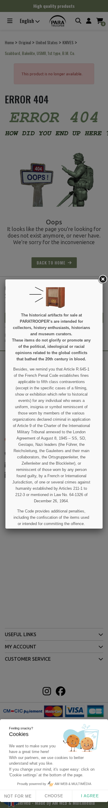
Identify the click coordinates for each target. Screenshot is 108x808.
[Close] (102, 279)
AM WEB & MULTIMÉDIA (73, 784)
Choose (54, 796)
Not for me (18, 796)
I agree (90, 796)
